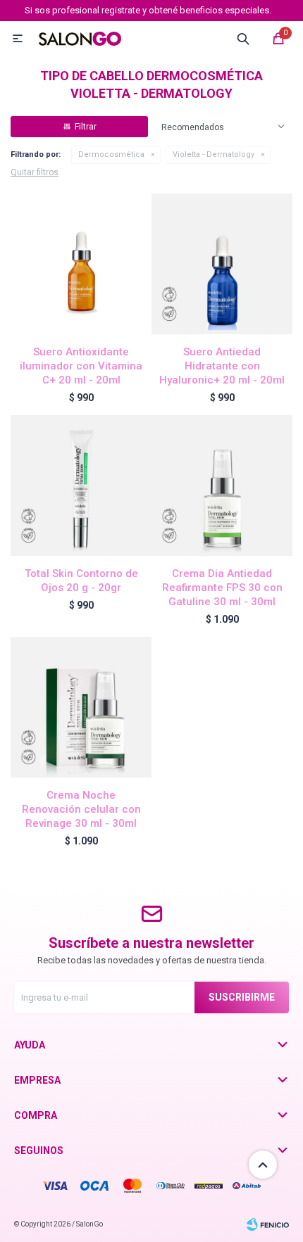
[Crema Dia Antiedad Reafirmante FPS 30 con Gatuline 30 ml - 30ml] (222, 485)
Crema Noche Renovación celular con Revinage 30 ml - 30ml (81, 809)
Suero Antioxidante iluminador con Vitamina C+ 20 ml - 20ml (81, 366)
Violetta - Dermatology (213, 154)
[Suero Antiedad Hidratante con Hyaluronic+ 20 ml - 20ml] (222, 264)
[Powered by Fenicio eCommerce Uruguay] (268, 1224)
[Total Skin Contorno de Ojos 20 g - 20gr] (81, 485)
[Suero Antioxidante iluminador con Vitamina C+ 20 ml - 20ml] (81, 264)
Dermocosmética (111, 154)
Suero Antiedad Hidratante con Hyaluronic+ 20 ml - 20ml (222, 366)
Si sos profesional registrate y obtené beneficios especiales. (148, 10)
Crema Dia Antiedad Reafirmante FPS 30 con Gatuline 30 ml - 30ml (222, 587)
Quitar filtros (34, 172)
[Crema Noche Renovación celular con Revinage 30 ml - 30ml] (81, 707)
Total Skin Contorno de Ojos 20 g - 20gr (81, 580)
